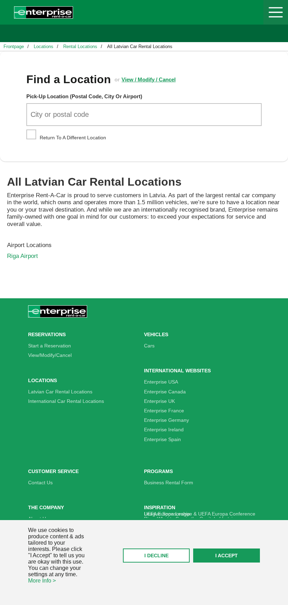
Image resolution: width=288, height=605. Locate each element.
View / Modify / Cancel (149, 79)
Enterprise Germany (166, 420)
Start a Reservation (49, 345)
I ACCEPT (226, 555)
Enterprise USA (161, 382)
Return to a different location (72, 137)
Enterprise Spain (162, 439)
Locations (43, 46)
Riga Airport (22, 256)
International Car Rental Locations (66, 401)
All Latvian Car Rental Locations (139, 46)
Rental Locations (80, 46)
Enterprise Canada (165, 391)
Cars (149, 345)
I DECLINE (156, 555)
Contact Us (40, 482)
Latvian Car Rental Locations (60, 391)
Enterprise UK (159, 401)
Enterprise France (164, 410)
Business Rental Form (168, 482)
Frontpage (14, 46)
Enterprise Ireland (164, 429)
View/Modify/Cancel (50, 355)
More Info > (42, 581)
